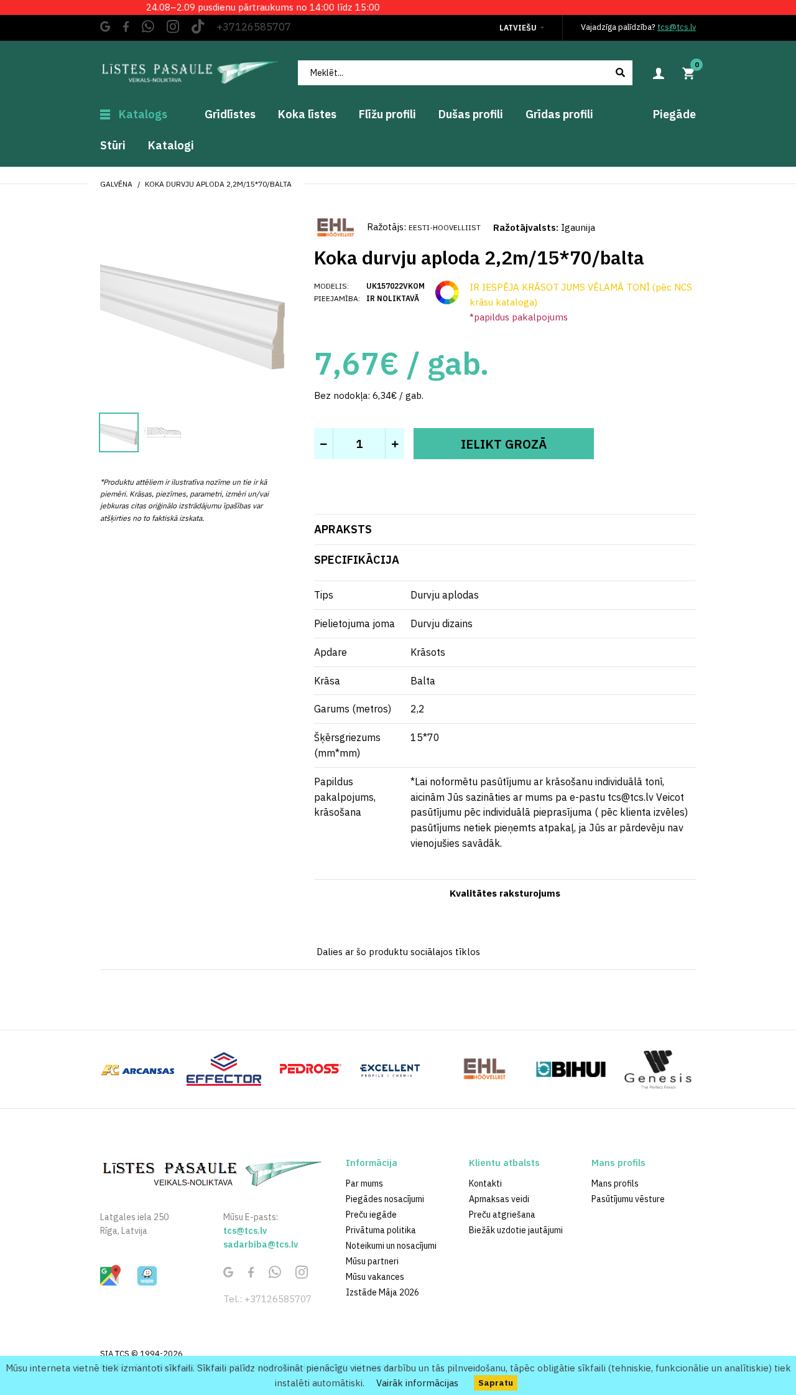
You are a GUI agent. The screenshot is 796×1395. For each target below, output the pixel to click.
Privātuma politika (381, 1230)
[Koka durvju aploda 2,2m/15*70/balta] (193, 307)
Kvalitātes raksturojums (505, 893)
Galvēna (116, 184)
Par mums (364, 1183)
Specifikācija (356, 560)
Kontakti (485, 1183)
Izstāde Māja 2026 (382, 1292)
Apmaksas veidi (499, 1199)
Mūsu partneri (372, 1261)
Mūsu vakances (375, 1276)
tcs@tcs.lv (676, 27)
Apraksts (343, 529)
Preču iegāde (371, 1214)
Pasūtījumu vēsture (628, 1199)
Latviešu (518, 27)
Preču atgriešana (502, 1214)
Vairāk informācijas (417, 1383)
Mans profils (615, 1183)
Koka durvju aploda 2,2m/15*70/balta (218, 184)
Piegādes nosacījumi (385, 1199)
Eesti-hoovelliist (445, 227)
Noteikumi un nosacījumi (391, 1245)
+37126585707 (253, 27)
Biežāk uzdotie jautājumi (516, 1230)
